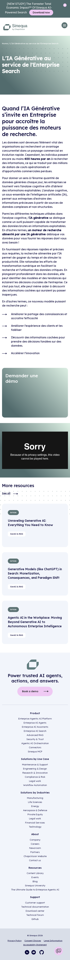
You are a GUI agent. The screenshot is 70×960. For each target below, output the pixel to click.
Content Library (35, 873)
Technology (35, 826)
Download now (41, 12)
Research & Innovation (35, 772)
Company (35, 839)
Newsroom (35, 848)
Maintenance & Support (35, 764)
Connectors (35, 747)
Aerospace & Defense (35, 810)
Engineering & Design (35, 768)
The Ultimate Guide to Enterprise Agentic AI (35, 889)
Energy (35, 806)
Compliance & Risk (35, 776)
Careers (35, 843)
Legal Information (53, 940)
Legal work (35, 781)
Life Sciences (35, 802)
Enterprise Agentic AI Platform (35, 718)
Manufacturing (35, 798)
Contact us (35, 860)
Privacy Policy (15, 940)
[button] (64, 25)
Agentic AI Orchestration (35, 743)
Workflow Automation (35, 785)
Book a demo (30, 691)
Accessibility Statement (35, 944)
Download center (35, 910)
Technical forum (35, 915)
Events (35, 877)
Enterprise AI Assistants (35, 726)
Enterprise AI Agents (35, 722)
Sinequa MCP (35, 751)
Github (35, 919)
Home (5, 43)
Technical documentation (35, 906)
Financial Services (35, 822)
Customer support (35, 902)
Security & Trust (35, 739)
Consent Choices (32, 940)
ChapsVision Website (35, 856)
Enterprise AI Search (35, 731)
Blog (35, 881)
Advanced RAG (35, 735)
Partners (35, 852)
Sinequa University (35, 885)
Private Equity (35, 814)
